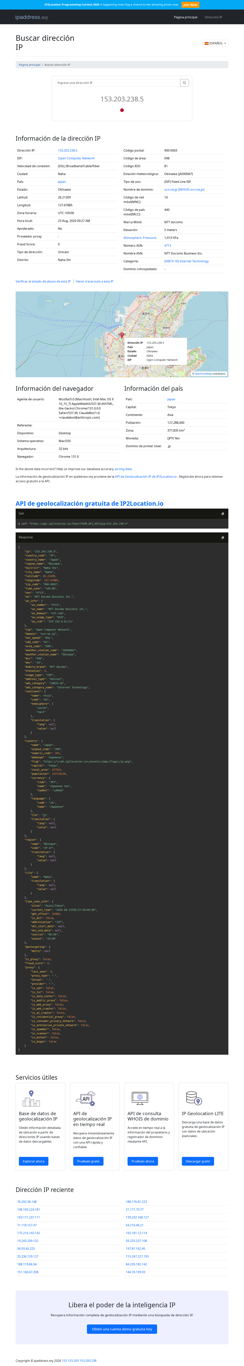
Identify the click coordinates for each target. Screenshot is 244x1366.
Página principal (185, 17)
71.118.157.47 (27, 1225)
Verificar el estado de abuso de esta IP (43, 281)
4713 (167, 245)
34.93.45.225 (26, 1248)
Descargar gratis (198, 1161)
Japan (62, 182)
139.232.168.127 (137, 1217)
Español (216, 43)
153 (64, 1361)
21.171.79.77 (135, 1209)
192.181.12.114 (136, 1233)
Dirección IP (213, 17)
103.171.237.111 (28, 1217)
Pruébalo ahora (143, 1161)
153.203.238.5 (67, 150)
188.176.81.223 (136, 1202)
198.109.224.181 (28, 1209)
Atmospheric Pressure (140, 238)
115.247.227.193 (137, 1256)
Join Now (190, 5)
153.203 (73, 1361)
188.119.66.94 (27, 1264)
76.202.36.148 (27, 1202)
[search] (184, 82)
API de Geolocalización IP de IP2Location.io (146, 476)
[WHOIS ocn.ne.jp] (191, 189)
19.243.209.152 (27, 1241)
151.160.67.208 (27, 1272)
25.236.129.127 (27, 1256)
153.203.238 (87, 1361)
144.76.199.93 (135, 1272)
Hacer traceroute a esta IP (94, 281)
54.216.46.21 (135, 1225)
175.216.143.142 (28, 1233)
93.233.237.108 (136, 1241)
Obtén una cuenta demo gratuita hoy (122, 1329)
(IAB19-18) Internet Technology (186, 261)
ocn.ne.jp (170, 189)
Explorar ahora (33, 1161)
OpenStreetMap (203, 373)
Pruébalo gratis (88, 1161)
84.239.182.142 (136, 1264)
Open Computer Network (76, 158)
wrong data (123, 469)
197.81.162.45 (135, 1248)
